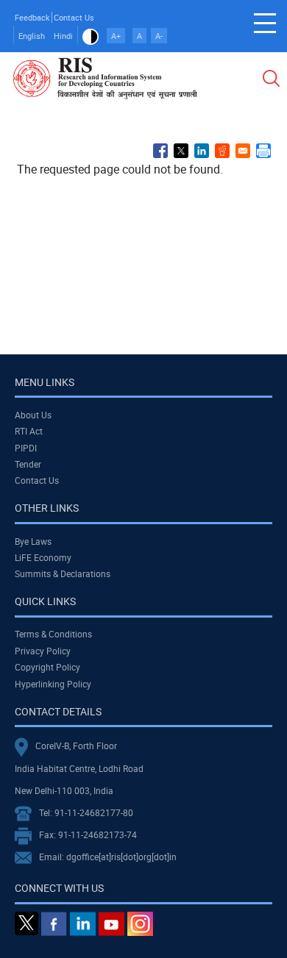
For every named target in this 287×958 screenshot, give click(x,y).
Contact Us (74, 17)
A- (159, 35)
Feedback (32, 17)
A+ (116, 35)
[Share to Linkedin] (201, 150)
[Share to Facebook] (160, 150)
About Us (33, 415)
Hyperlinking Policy (53, 684)
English (31, 35)
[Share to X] (181, 150)
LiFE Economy (43, 557)
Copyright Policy (47, 667)
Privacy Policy (43, 651)
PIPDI (26, 448)
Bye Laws (33, 541)
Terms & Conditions (53, 634)
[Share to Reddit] (222, 150)
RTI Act (29, 431)
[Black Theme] (90, 35)
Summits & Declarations (62, 573)
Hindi (63, 35)
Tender (28, 464)
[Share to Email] (242, 150)
